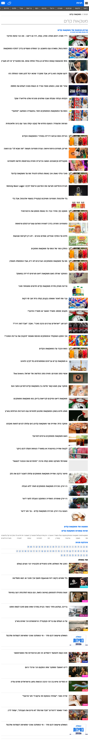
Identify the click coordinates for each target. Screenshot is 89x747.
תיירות (6, 8)
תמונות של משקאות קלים (76, 527)
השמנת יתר (25, 535)
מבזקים (69, 8)
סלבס (14, 8)
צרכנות (67, 538)
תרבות (44, 8)
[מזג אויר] (10, 3)
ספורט (60, 8)
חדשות (77, 8)
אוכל (21, 8)
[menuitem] (77, 8)
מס (87, 538)
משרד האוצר (53, 535)
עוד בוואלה (83, 560)
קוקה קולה (61, 535)
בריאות (29, 8)
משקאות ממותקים (72, 535)
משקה (78, 538)
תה (49, 538)
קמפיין (57, 538)
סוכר (80, 535)
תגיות (79, 3)
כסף (36, 8)
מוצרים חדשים (6, 538)
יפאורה (19, 538)
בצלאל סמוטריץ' (35, 535)
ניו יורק (47, 535)
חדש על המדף (16, 535)
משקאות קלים (75, 14)
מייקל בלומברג (6, 535)
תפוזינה (39, 538)
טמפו (29, 538)
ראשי (85, 8)
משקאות (85, 535)
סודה (42, 535)
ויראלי (52, 8)
